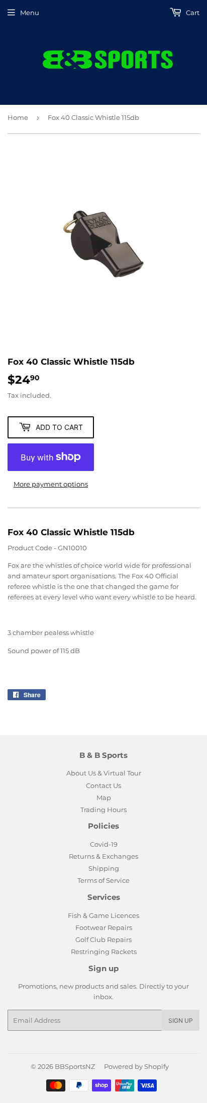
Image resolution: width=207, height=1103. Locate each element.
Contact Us (103, 785)
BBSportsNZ (75, 1066)
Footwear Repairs (103, 927)
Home (18, 117)
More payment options (51, 484)
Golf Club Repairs (103, 939)
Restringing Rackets (104, 952)
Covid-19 (104, 844)
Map (103, 798)
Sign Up (180, 1020)
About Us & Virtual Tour (103, 773)
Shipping (103, 868)
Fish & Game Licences (103, 915)
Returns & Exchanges (103, 856)
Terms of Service (103, 880)
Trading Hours (103, 810)
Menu (29, 13)
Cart (191, 13)
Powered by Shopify (136, 1066)
